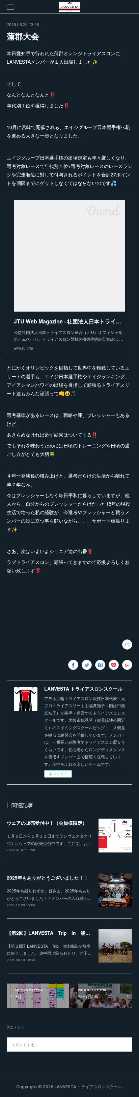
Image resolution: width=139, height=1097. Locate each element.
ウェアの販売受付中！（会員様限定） (47, 822)
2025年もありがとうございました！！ (47, 877)
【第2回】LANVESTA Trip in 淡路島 (51, 932)
